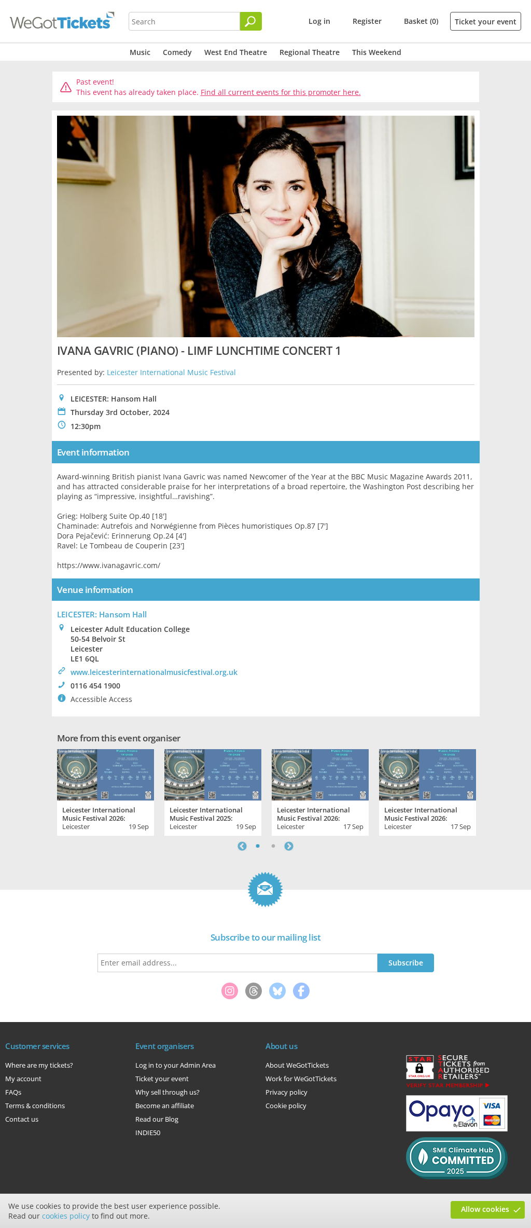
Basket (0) (421, 21)
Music (140, 52)
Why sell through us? (167, 1092)
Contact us (21, 1119)
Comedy (177, 52)
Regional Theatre (310, 52)
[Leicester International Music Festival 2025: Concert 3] (213, 774)
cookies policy (66, 1216)
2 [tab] (273, 846)
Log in (319, 21)
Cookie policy (286, 1105)
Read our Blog (156, 1119)
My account (23, 1078)
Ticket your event (485, 21)
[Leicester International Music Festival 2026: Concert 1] (320, 774)
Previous (242, 846)
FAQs (13, 1092)
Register (367, 21)
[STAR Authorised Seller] (447, 1087)
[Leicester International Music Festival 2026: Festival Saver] (427, 774)
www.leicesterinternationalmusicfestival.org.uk (154, 672)
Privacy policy (287, 1092)
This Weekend (376, 52)
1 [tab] (258, 846)
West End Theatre (235, 52)
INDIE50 (147, 1132)
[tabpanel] (105, 791)
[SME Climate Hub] (457, 1176)
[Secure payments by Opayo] (457, 1129)
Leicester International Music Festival (171, 372)
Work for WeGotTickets (301, 1078)
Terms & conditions (35, 1105)
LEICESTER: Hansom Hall (102, 614)
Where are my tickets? (39, 1065)
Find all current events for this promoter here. (281, 92)
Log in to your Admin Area (175, 1065)
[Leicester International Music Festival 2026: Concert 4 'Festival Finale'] (105, 774)
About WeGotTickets (297, 1065)
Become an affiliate (164, 1105)
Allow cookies (485, 1209)
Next (289, 846)
